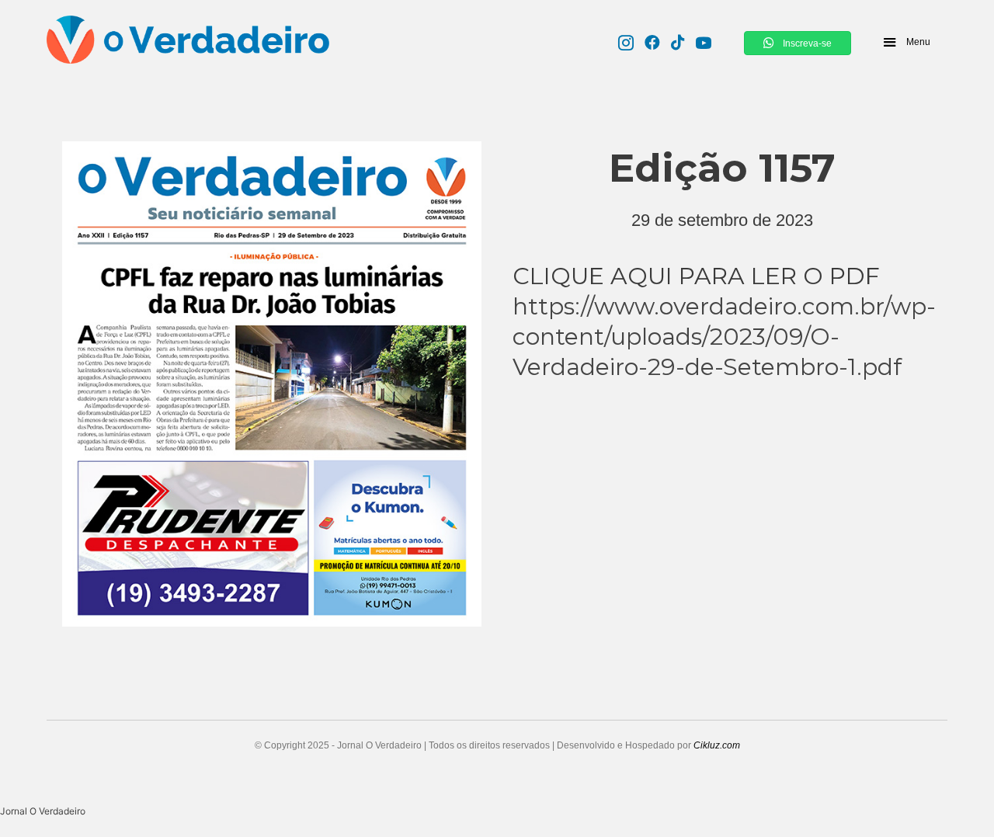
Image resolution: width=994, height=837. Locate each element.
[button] (906, 42)
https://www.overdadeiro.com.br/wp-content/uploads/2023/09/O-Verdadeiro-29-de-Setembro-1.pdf (724, 336)
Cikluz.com (716, 745)
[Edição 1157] (271, 380)
